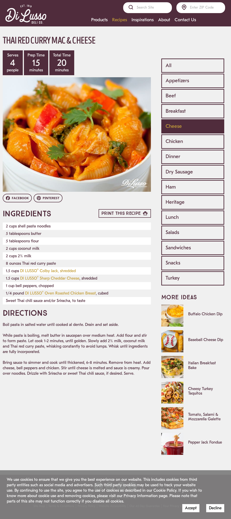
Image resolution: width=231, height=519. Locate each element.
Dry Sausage (179, 172)
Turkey (173, 278)
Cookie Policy (164, 490)
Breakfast (176, 111)
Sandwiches (178, 248)
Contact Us (185, 19)
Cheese (174, 126)
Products (99, 19)
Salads (172, 232)
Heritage (175, 202)
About (164, 19)
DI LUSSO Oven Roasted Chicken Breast (60, 293)
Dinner (173, 156)
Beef (171, 96)
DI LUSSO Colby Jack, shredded (48, 271)
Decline (215, 508)
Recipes (119, 19)
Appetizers (177, 81)
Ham (171, 187)
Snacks (173, 263)
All (168, 65)
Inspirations (143, 19)
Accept (191, 508)
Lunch (172, 217)
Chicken (174, 141)
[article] (192, 316)
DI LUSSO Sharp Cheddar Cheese (49, 278)
